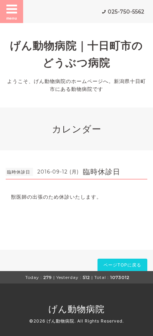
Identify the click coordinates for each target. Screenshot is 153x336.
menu (11, 18)
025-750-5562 (126, 12)
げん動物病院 (76, 309)
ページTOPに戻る (122, 265)
